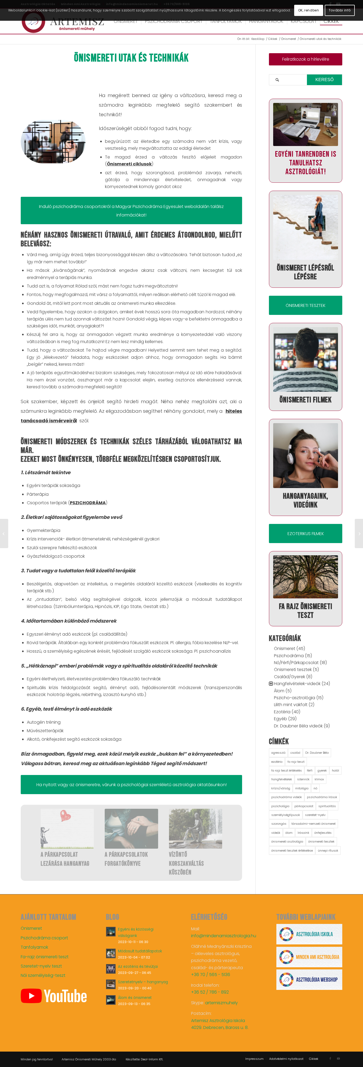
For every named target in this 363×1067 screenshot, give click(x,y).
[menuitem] (125, 21)
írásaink (303, 833)
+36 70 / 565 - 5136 (210, 975)
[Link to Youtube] (338, 1058)
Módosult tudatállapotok (140, 951)
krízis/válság (280, 788)
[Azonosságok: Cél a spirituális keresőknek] (131, 829)
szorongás (278, 824)
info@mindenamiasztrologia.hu (223, 936)
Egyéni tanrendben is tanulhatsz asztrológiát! (305, 163)
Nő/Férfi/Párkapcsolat (296, 663)
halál (335, 770)
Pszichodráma (289, 656)
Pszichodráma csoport (44, 938)
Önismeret (284, 648)
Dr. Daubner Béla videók (298, 726)
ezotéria (276, 762)
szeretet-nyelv (315, 815)
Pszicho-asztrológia (294, 698)
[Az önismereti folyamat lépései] (4, 533)
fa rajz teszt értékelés (286, 770)
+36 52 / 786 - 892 (210, 992)
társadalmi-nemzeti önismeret (314, 824)
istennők (303, 779)
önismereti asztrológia (287, 841)
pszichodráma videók (286, 797)
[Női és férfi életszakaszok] (195, 829)
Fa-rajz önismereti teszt (45, 957)
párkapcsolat (303, 806)
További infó (340, 10)
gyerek (322, 770)
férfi (310, 770)
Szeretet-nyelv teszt (41, 966)
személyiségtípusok (285, 815)
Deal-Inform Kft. (152, 1059)
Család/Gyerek (289, 677)
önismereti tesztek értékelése (292, 850)
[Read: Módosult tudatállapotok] (111, 953)
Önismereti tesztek (293, 669)
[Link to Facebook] (330, 1058)
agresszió (278, 753)
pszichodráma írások (322, 797)
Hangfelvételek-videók (297, 684)
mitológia (302, 788)
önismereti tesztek (321, 841)
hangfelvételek (281, 779)
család (295, 753)
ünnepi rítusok (328, 850)
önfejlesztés (323, 833)
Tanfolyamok (34, 947)
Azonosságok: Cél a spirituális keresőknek (128, 863)
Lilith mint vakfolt (290, 705)
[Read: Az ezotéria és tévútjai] (111, 969)
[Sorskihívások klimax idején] (67, 829)
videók (275, 833)
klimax (319, 779)
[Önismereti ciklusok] (359, 533)
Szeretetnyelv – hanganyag (143, 982)
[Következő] (230, 835)
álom (289, 833)
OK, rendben (308, 10)
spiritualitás (327, 806)
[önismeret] (63, 21)
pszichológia (280, 806)
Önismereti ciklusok (129, 164)
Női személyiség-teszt (43, 975)
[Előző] (33, 835)
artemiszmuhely (221, 1003)
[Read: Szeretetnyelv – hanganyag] (111, 984)
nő (315, 788)
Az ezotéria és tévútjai (138, 966)
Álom (279, 691)
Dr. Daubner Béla (317, 753)
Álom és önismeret (135, 997)
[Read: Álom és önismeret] (111, 1000)
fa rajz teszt (296, 762)
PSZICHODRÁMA (88, 503)
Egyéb (280, 719)
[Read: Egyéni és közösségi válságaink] (111, 931)
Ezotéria (282, 712)
